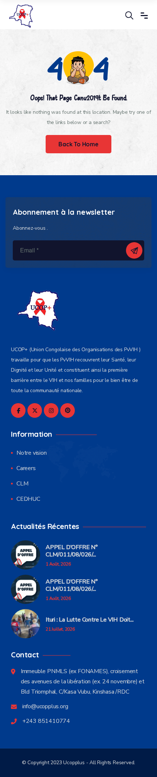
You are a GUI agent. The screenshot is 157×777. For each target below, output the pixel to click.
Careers (26, 468)
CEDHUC (28, 499)
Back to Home (78, 144)
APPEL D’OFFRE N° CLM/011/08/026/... (72, 551)
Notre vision (31, 453)
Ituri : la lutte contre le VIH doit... (89, 619)
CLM (22, 484)
